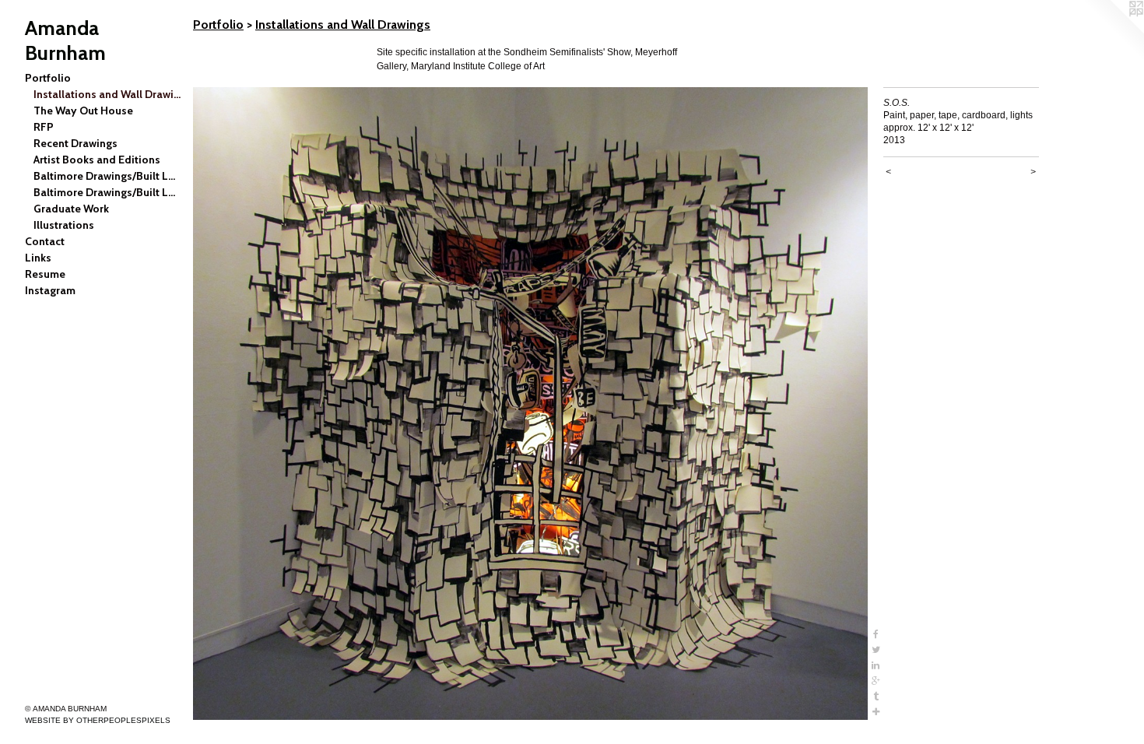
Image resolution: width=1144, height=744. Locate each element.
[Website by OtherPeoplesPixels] (1113, 31)
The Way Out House (83, 111)
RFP (43, 127)
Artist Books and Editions (96, 160)
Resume (45, 274)
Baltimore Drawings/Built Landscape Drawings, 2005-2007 (107, 192)
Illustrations (63, 225)
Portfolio (48, 78)
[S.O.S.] (530, 403)
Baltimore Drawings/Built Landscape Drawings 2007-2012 (107, 176)
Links (38, 258)
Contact (45, 241)
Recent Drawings (75, 143)
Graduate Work (71, 209)
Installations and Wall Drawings (107, 94)
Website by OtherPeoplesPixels (97, 720)
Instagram (50, 290)
